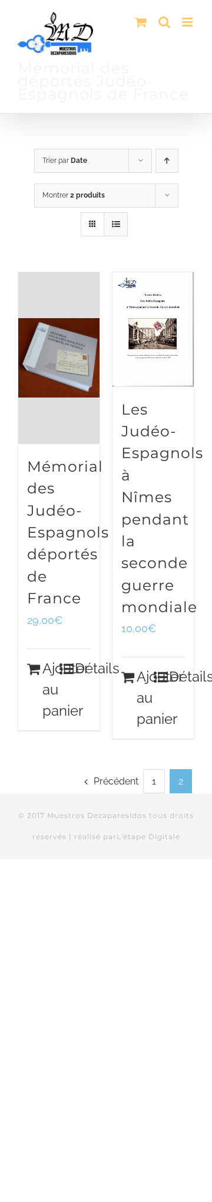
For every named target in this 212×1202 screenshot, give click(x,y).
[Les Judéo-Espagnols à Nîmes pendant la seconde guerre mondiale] (153, 329)
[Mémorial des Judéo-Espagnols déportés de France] (59, 358)
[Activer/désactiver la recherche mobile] (164, 22)
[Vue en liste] (115, 224)
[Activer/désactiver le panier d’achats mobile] (141, 22)
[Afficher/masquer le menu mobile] (188, 22)
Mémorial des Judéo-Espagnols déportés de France (68, 532)
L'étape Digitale (148, 836)
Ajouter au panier (50, 689)
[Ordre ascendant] (166, 161)
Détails (83, 668)
